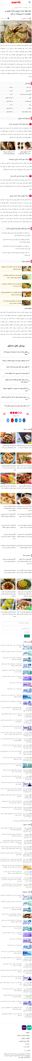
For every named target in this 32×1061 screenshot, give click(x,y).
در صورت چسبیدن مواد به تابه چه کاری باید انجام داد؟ (14, 398)
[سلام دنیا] (24, 1029)
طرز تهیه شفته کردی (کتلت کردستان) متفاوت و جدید (10, 571)
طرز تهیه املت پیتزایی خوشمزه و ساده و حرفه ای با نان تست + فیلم (8, 468)
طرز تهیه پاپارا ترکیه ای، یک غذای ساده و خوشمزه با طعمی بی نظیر (24, 613)
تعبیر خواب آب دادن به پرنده (15, 682)
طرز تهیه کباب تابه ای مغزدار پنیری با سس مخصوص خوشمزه (24, 546)
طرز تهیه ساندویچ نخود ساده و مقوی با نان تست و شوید (25, 526)
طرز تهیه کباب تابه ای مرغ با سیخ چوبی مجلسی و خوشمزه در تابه (8, 487)
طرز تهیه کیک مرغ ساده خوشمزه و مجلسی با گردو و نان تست (8, 546)
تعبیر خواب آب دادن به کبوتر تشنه (14, 689)
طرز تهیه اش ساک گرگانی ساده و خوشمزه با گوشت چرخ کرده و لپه (24, 571)
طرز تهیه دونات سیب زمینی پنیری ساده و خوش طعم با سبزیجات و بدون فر (24, 508)
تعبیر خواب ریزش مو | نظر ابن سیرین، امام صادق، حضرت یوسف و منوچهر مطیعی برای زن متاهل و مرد (11, 848)
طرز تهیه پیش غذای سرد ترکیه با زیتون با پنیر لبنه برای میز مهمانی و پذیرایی (8, 594)
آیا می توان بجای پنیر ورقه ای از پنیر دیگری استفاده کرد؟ (16, 381)
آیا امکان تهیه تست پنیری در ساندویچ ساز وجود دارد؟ (15, 389)
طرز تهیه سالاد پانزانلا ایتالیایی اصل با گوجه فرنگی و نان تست (9, 446)
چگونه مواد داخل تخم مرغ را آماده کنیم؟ (16, 367)
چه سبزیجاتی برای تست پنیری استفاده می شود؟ (14, 361)
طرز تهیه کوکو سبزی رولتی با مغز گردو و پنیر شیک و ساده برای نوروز (8, 614)
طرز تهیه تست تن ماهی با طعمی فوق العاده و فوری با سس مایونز (24, 467)
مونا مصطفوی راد (25, 18)
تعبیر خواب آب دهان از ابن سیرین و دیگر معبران (11, 651)
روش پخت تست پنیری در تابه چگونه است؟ (16, 373)
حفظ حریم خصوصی (24, 1041)
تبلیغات (27, 1033)
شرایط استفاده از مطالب (23, 1035)
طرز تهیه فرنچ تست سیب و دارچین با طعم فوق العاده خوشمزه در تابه (9, 508)
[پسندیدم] (28, 413)
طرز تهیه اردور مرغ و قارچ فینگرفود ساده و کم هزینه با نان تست (24, 446)
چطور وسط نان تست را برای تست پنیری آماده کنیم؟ (15, 353)
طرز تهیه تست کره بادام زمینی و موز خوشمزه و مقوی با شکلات (8, 526)
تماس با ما (26, 1047)
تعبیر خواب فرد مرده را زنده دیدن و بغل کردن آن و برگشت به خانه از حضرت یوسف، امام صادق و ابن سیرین (11, 879)
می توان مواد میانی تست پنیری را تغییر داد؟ (16, 406)
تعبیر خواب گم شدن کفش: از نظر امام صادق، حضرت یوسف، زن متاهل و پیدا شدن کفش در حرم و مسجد (11, 842)
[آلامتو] (29, 1029)
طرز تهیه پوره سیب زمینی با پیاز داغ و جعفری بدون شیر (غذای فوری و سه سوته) (25, 594)
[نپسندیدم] (4, 413)
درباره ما (27, 1044)
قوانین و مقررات (25, 1038)
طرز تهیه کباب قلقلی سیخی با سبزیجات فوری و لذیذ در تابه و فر (24, 487)
